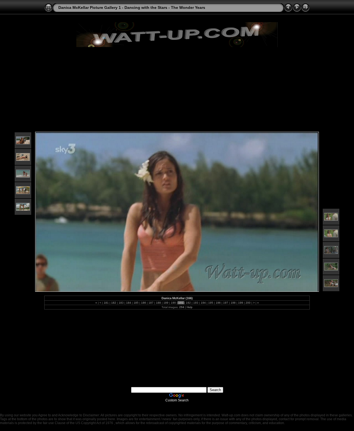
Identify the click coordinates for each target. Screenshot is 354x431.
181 (106, 302)
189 (166, 302)
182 (113, 302)
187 (151, 302)
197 (225, 302)
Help (189, 307)
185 (136, 302)
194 (203, 302)
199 (240, 302)
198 (233, 302)
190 (173, 302)
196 (218, 302)
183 (121, 302)
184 (128, 302)
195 (210, 302)
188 (158, 302)
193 (195, 302)
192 (188, 302)
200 (248, 302)
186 (143, 302)
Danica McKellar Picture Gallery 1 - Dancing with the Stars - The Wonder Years (131, 7)
